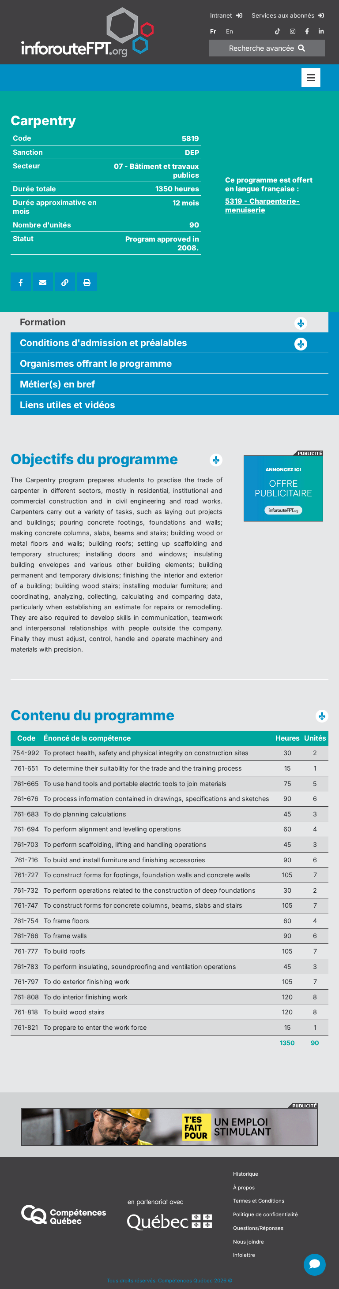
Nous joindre (248, 1242)
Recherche (261, 48)
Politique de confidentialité (265, 1214)
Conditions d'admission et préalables (103, 342)
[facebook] (307, 31)
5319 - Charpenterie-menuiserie (262, 205)
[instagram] (292, 31)
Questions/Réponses (258, 1228)
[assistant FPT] (315, 1265)
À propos (244, 1188)
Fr (213, 31)
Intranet (222, 15)
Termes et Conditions (258, 1201)
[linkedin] (321, 31)
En (229, 31)
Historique (245, 1174)
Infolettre (244, 1255)
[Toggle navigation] (311, 77)
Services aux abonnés (284, 15)
